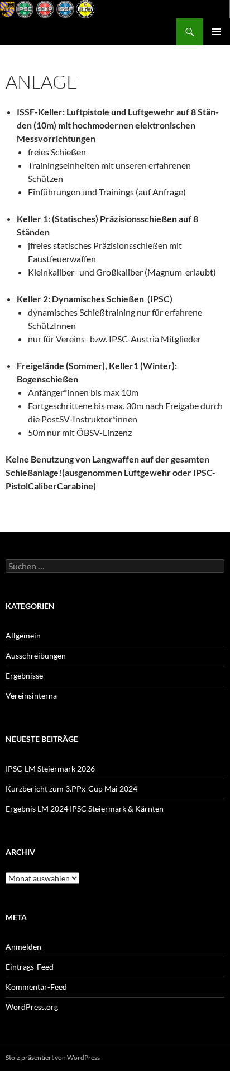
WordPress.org (32, 1006)
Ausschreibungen (36, 655)
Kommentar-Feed (36, 986)
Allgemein (23, 635)
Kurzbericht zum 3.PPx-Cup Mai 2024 (71, 788)
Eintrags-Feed (30, 966)
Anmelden (23, 946)
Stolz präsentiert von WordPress (53, 1057)
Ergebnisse (24, 675)
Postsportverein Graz (53, 32)
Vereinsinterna (31, 695)
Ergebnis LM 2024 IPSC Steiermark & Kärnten (85, 808)
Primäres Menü (216, 31)
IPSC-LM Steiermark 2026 (50, 768)
